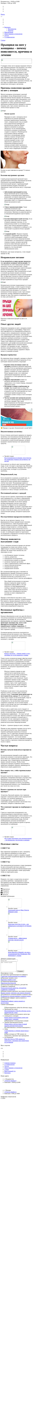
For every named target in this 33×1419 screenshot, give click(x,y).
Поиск (3, 14)
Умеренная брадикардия (8, 983)
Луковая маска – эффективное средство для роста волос (17, 939)
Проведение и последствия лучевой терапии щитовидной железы (15, 1025)
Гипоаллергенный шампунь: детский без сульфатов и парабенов (13, 988)
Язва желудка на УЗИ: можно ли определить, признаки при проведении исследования (16, 1040)
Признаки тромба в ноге (8, 979)
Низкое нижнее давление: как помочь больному (16, 993)
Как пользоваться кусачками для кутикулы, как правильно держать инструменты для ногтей (17, 459)
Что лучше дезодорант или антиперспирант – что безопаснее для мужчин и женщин (18, 839)
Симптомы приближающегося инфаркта (13, 976)
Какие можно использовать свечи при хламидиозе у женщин (16, 1018)
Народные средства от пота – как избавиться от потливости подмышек (19, 925)
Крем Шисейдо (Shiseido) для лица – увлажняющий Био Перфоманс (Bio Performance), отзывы (19, 953)
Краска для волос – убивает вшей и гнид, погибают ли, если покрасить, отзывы (17, 654)
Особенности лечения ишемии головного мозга (16, 996)
